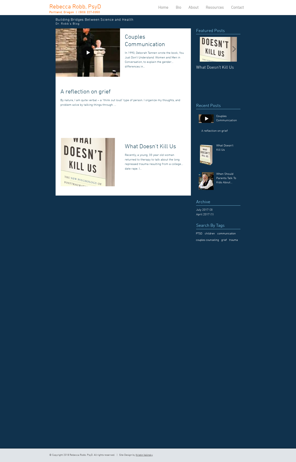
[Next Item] (234, 49)
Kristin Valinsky (144, 455)
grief (224, 240)
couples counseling (207, 240)
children (210, 233)
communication (226, 233)
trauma (233, 240)
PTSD (199, 233)
